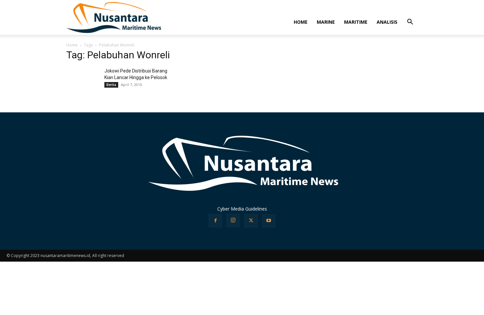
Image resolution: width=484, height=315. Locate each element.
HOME (301, 22)
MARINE (326, 22)
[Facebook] (215, 220)
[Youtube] (268, 220)
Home (72, 45)
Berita (111, 84)
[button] (410, 22)
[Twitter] (250, 220)
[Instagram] (233, 220)
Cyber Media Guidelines (242, 209)
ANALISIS (387, 22)
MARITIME (355, 22)
